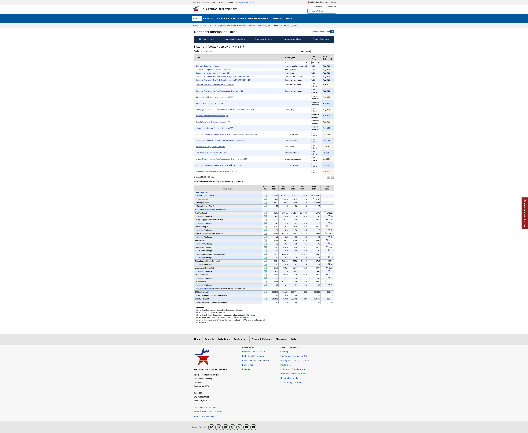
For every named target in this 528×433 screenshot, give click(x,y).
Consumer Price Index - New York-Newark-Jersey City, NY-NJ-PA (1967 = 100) (223, 80)
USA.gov (246, 369)
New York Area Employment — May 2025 (210, 146)
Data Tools (224, 339)
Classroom (281, 339)
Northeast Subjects (263, 39)
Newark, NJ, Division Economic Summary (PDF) (213, 122)
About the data (248, 315)
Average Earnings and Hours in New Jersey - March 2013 (216, 171)
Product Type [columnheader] (314, 57)
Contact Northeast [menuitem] (321, 39)
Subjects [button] (207, 18)
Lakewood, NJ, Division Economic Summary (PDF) (214, 128)
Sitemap (284, 351)
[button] (328, 177)
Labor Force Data (201, 192)
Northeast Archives (292, 39)
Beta (293, 339)
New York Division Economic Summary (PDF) (212, 116)
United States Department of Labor (323, 2)
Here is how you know (243, 2)
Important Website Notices (293, 373)
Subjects (209, 339)
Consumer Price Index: (204, 289)
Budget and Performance (254, 356)
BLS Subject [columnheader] (290, 57)
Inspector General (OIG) (253, 351)
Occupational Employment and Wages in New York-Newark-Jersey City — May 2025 (226, 134)
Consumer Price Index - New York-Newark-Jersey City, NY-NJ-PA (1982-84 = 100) (224, 76)
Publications (240, 339)
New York (253, 25)
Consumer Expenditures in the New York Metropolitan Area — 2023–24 (221, 140)
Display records (203, 51)
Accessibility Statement (291, 382)
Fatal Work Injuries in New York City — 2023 (211, 153)
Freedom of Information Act (293, 356)
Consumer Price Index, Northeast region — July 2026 (215, 85)
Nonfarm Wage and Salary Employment (210, 210)
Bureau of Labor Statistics (203, 25)
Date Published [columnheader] (327, 57)
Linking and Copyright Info (293, 369)
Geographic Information (226, 25)
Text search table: (304, 51)
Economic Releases (262, 339)
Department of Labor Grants (255, 360)
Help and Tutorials (289, 378)
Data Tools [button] (221, 18)
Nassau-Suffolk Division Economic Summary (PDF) (214, 97)
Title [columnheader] (198, 57)
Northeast (243, 25)
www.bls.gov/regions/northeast (208, 411)
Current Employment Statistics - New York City (213, 73)
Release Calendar (320, 6)
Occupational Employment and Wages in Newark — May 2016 (218, 165)
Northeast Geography (233, 39)
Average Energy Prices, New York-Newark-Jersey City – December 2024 (221, 159)
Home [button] (196, 18)
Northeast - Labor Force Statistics (208, 66)
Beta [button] (288, 18)
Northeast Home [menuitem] (206, 39)
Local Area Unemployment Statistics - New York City (215, 69)
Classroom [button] (276, 18)
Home (197, 339)
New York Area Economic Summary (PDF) (211, 103)
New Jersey (262, 25)
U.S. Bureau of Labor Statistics (219, 9)
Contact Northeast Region (205, 416)
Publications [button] (237, 18)
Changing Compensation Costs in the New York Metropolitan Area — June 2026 (225, 109)
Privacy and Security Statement (295, 360)
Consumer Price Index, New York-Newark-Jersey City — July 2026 (219, 91)
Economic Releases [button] (257, 18)
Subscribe (332, 6)
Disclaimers (285, 364)
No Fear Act (247, 364)
